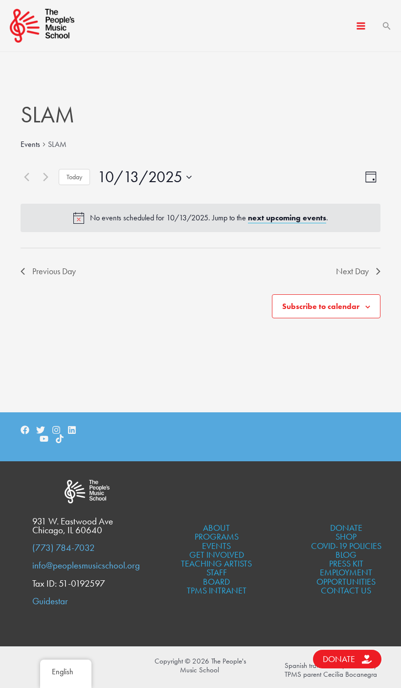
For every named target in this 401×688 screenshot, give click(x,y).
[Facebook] (25, 430)
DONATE (346, 527)
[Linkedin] (71, 430)
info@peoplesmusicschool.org (86, 565)
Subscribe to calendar (320, 306)
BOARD (216, 581)
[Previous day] (26, 177)
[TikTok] (59, 438)
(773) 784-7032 (63, 548)
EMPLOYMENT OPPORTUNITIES (346, 577)
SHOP (345, 536)
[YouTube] (44, 438)
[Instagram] (56, 430)
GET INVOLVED (216, 554)
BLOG (345, 554)
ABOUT (216, 527)
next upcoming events (287, 218)
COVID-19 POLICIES (346, 545)
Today (74, 176)
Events (30, 144)
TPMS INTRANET (216, 590)
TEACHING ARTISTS (216, 563)
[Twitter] (40, 430)
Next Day (352, 271)
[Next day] (45, 177)
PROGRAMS (217, 536)
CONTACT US (346, 590)
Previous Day (54, 271)
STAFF (216, 572)
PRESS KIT (346, 563)
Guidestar (50, 601)
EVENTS (216, 545)
